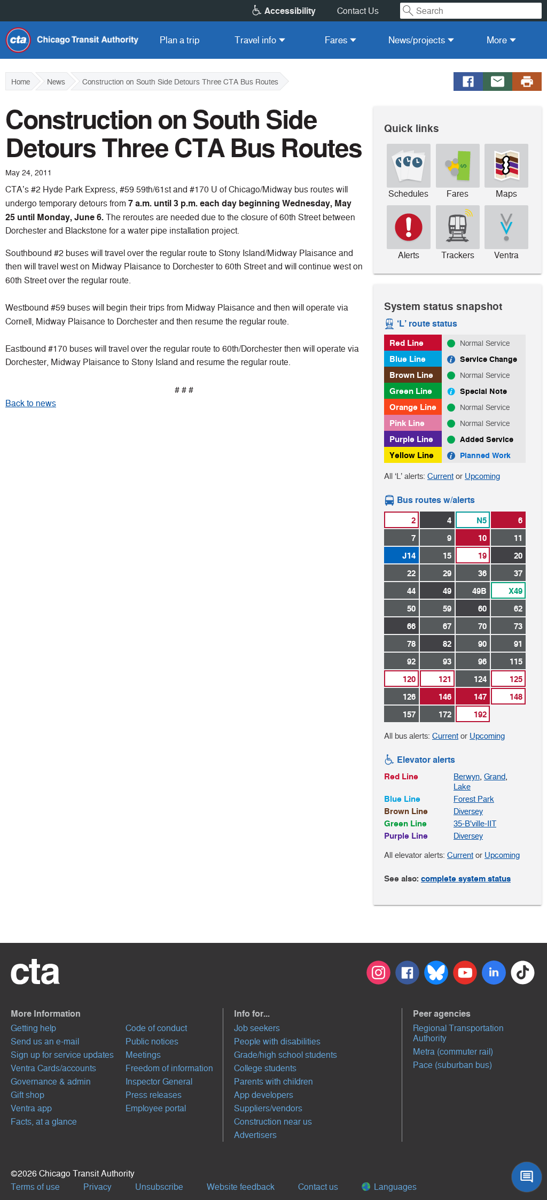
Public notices (152, 1041)
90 (482, 643)
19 (482, 555)
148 (516, 696)
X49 (515, 590)
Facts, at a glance (44, 1121)
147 (480, 696)
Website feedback (241, 1186)
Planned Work (485, 455)
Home (20, 82)
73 (518, 626)
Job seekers (257, 1028)
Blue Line (407, 358)
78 (411, 643)
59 (447, 608)
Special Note (483, 391)
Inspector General (159, 1081)
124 (480, 679)
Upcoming (482, 476)
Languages (394, 1186)
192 (480, 714)
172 (445, 714)
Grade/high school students (285, 1054)
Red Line (406, 342)
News (56, 82)
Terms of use (35, 1186)
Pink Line (407, 423)
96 (482, 661)
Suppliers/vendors (268, 1108)
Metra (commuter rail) (453, 1051)
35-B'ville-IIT (475, 823)
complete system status (466, 878)
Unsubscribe (159, 1186)
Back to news (30, 403)
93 (447, 661)
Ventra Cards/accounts (53, 1068)
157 (409, 714)
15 (447, 555)
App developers (263, 1095)
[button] (117, 1013)
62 (518, 608)
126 (409, 696)
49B (479, 590)
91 (518, 643)
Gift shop (27, 1095)
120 (409, 679)
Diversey (468, 811)
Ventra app (31, 1108)
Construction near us (273, 1121)
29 (447, 573)
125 (516, 679)
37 (518, 573)
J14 (409, 555)
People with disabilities (277, 1041)
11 (518, 538)
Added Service (486, 439)
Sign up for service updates (62, 1054)
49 (447, 590)
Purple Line (411, 439)
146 (445, 696)
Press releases (154, 1095)
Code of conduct (156, 1028)
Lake (462, 786)
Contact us (318, 1186)
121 (445, 679)
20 (518, 555)
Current (440, 476)
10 (482, 538)
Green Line (410, 391)
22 (411, 573)
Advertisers (255, 1135)
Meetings (143, 1054)
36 (482, 573)
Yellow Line (411, 455)
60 (482, 608)
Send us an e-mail (45, 1041)
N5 (481, 520)
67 (447, 626)
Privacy (97, 1186)
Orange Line (412, 407)
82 (447, 643)
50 (411, 608)
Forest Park (474, 798)
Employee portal (156, 1108)
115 (516, 661)
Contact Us (358, 11)
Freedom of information (169, 1068)
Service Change (488, 359)
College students (265, 1068)
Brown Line (411, 375)
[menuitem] (179, 40)
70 (482, 626)
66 (411, 626)
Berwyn (467, 776)
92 (411, 661)
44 (411, 590)
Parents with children (273, 1081)
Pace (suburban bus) (452, 1065)
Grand (494, 776)
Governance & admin (51, 1081)
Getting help (33, 1028)
